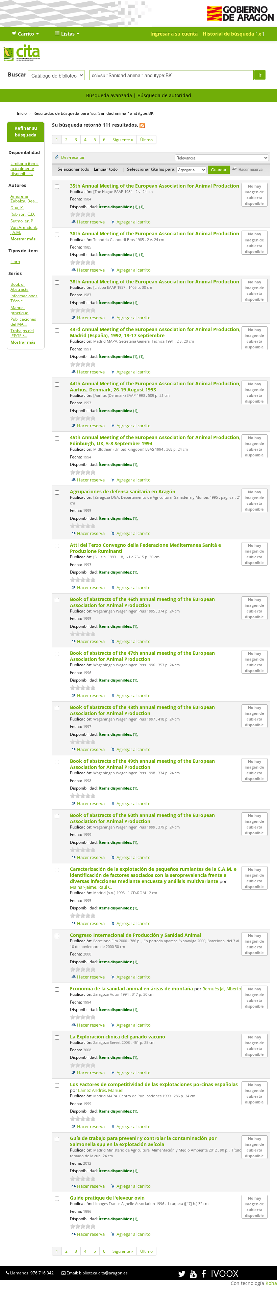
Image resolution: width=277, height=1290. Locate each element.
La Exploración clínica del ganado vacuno (118, 1036)
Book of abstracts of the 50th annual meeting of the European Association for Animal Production (142, 818)
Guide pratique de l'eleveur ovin (108, 1198)
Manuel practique (19, 310)
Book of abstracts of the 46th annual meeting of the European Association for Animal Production (142, 602)
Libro (15, 261)
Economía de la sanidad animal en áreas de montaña (132, 988)
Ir (259, 74)
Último (146, 139)
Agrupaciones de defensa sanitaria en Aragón (123, 491)
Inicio (22, 113)
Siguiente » (122, 139)
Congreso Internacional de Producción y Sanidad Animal (136, 935)
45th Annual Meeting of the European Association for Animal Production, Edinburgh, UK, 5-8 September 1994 (155, 440)
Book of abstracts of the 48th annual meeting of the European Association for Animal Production (142, 710)
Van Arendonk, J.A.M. (24, 229)
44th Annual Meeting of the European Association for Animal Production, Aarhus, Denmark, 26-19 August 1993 (155, 386)
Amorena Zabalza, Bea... (24, 198)
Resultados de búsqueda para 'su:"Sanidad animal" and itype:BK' (93, 113)
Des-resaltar (73, 157)
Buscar (17, 74)
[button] (25, 34)
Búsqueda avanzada (109, 95)
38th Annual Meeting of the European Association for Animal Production (155, 281)
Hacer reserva (91, 222)
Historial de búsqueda (228, 33)
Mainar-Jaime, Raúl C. (91, 887)
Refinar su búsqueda (26, 131)
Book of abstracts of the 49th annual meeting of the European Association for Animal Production (142, 764)
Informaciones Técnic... (23, 298)
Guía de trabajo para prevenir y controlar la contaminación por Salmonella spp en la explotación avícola (143, 1141)
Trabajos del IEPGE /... (22, 333)
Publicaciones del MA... (23, 321)
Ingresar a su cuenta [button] (174, 33)
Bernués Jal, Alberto (221, 989)
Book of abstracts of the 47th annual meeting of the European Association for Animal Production (142, 656)
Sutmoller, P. (21, 221)
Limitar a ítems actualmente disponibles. (24, 168)
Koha (271, 1283)
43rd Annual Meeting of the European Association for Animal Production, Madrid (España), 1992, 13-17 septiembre (155, 332)
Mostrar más (22, 239)
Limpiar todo (106, 169)
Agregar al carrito (134, 222)
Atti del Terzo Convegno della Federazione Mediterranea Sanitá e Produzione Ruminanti (145, 548)
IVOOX (224, 1273)
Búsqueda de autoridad (164, 95)
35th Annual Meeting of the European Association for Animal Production (155, 185)
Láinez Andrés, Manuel (100, 1090)
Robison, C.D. (22, 214)
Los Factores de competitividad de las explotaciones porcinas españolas (154, 1084)
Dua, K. (17, 208)
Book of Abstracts (19, 286)
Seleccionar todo (73, 169)
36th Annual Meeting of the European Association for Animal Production (155, 233)
